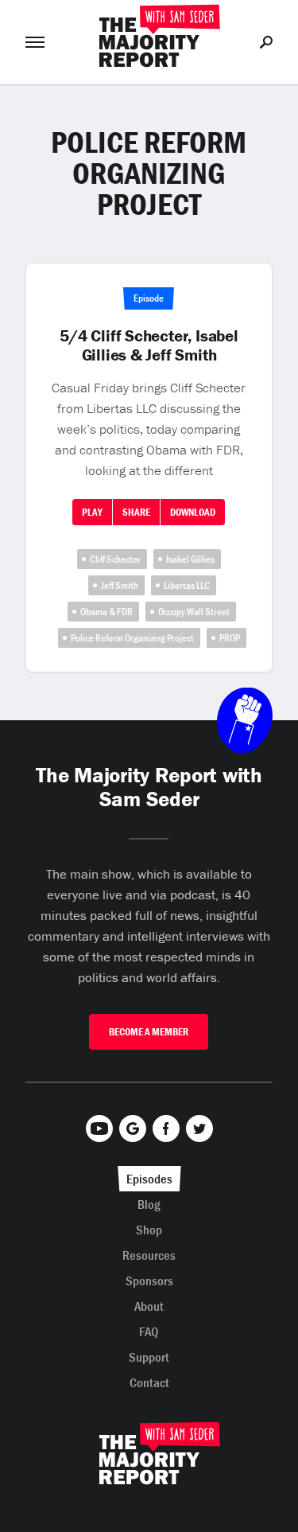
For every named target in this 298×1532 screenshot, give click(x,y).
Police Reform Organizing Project (132, 638)
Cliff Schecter (115, 559)
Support (149, 1357)
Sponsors (149, 1280)
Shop (149, 1229)
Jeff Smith (119, 585)
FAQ (149, 1331)
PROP (229, 638)
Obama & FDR (106, 611)
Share (136, 512)
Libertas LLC (187, 585)
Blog (149, 1204)
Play (92, 512)
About (149, 1306)
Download (192, 512)
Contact (149, 1382)
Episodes (149, 1178)
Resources (149, 1255)
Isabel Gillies (190, 559)
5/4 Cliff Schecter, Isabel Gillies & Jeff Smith (149, 345)
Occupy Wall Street (194, 611)
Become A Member (148, 1032)
